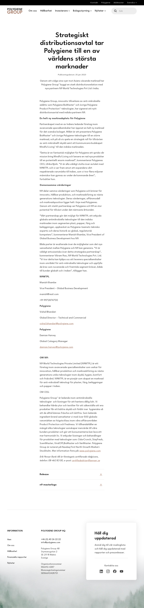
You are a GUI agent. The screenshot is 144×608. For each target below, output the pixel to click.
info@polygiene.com (50, 543)
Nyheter (11, 563)
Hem (9, 540)
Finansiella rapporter (17, 557)
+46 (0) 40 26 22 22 (51, 539)
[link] (15, 11)
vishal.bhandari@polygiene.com (57, 324)
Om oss (10, 545)
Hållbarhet (12, 551)
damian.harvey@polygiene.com (56, 347)
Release (44, 474)
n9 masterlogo (48, 485)
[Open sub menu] (69, 11)
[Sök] (115, 11)
